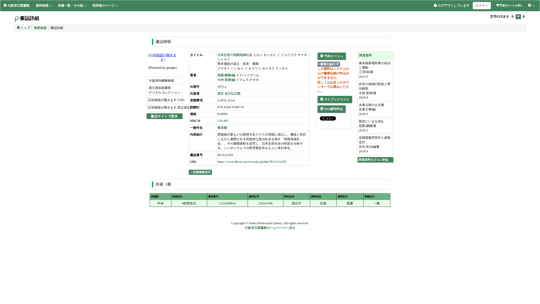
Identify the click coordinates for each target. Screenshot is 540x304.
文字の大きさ (499, 16)
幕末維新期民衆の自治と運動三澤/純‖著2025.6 (374, 69)
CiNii (179, 100)
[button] (44, 5)
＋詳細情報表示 (200, 172)
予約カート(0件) (510, 5)
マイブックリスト (336, 99)
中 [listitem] (518, 16)
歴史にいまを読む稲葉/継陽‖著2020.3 (371, 126)
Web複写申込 (333, 109)
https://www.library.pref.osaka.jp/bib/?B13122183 (251, 161)
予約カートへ (333, 56)
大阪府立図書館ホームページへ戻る (270, 227)
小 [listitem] (512, 16)
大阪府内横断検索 (161, 80)
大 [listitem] (523, 16)
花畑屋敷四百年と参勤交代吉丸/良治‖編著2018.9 (374, 144)
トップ (25, 28)
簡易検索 (40, 28)
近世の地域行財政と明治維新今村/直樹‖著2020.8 (374, 90)
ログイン (481, 5)
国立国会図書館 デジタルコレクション (164, 90)
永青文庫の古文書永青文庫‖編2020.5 (371, 109)
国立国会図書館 (179, 107)
